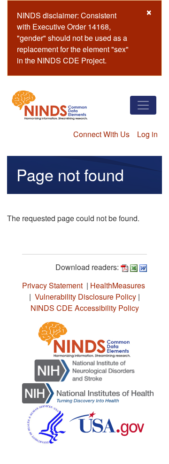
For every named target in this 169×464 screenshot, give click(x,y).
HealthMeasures (117, 285)
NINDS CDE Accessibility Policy (85, 307)
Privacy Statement (52, 285)
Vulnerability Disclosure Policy (85, 296)
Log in (147, 134)
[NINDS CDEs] (84, 338)
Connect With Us (101, 134)
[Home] (49, 105)
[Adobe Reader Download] (124, 267)
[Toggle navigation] (143, 105)
